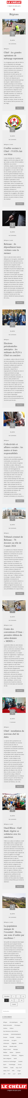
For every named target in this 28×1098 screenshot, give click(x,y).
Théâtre (5, 1067)
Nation (11, 1052)
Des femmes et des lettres (10, 1031)
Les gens (14, 1040)
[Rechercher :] (14, 1011)
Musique (15, 1049)
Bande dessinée (7, 1025)
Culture (11, 1028)
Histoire (18, 1037)
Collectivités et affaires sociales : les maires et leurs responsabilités (13, 449)
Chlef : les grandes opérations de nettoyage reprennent (13, 55)
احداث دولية (19, 1067)
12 (11, 1000)
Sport (4, 1064)
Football (12, 1037)
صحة (9, 1073)
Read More (20, 108)
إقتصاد (11, 1067)
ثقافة (13, 1070)
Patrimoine (6, 1055)
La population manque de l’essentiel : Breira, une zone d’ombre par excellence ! (14, 931)
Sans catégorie (7, 1058)
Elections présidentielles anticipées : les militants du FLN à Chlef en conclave (13, 349)
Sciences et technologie (9, 1061)
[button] (14, 9)
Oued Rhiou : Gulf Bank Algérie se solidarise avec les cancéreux (13, 832)
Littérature (6, 1043)
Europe (5, 1037)
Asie (21, 1022)
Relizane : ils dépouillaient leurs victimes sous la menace (12, 248)
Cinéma (5, 1028)
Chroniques (17, 1025)
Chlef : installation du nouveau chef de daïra (14, 733)
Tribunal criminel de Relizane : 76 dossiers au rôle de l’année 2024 (13, 541)
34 (21, 1000)
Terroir (20, 1064)
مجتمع (19, 1073)
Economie (5, 1034)
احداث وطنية (6, 1070)
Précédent (6, 996)
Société (11, 144)
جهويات (19, 1070)
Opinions (18, 1052)
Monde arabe (13, 1046)
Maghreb (14, 1043)
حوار (4, 1073)
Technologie (12, 1064)
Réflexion (14, 1055)
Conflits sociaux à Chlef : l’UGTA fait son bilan (13, 151)
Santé (10, 625)
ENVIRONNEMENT (16, 1034)
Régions (7, 48)
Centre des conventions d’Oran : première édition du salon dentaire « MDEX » (14, 634)
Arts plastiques (14, 1022)
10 (23, 996)
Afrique (5, 1022)
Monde (21, 1043)
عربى (14, 1073)
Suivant (14, 1004)
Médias (5, 1052)
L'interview (6, 1040)
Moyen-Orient (7, 1049)
